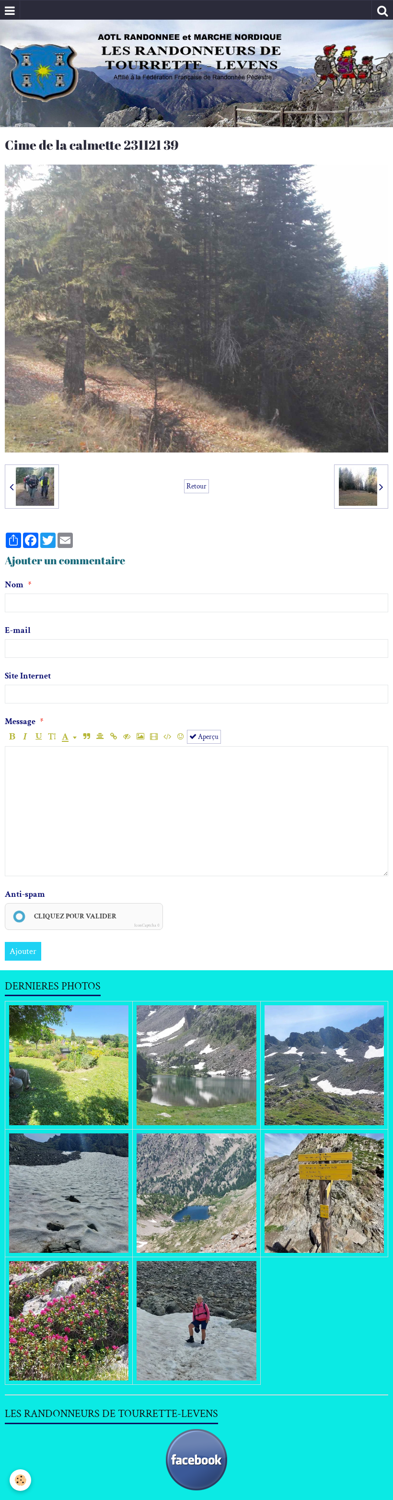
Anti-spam (25, 894)
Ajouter (23, 951)
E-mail (18, 630)
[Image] (140, 737)
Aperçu (207, 736)
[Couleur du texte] (69, 737)
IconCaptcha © (147, 925)
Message (20, 721)
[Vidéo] (154, 737)
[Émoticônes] (180, 737)
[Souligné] (39, 737)
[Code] (167, 737)
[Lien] (113, 737)
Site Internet (28, 675)
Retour (196, 486)
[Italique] (25, 737)
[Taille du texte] (52, 737)
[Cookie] (20, 1480)
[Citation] (86, 737)
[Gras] (12, 737)
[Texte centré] (100, 737)
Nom (14, 584)
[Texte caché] (127, 737)
